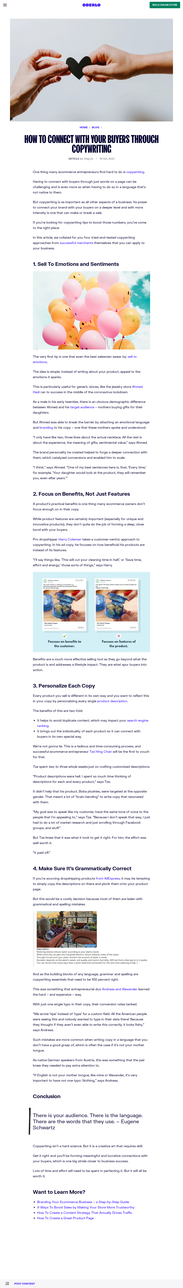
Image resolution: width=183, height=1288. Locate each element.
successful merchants (76, 243)
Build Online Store (164, 4)
